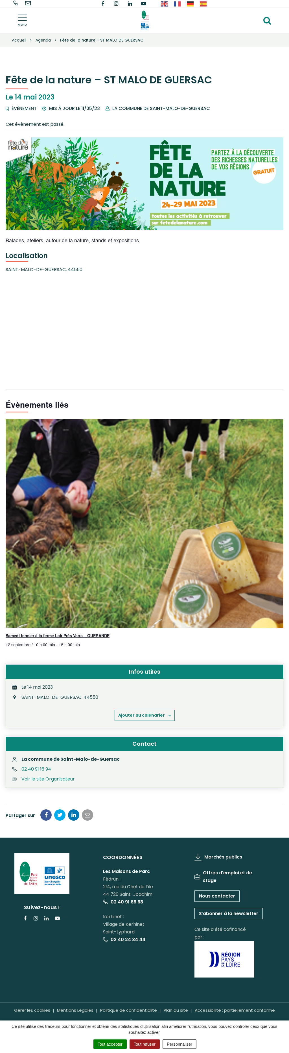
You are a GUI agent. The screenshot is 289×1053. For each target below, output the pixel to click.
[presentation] (144, 523)
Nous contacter (217, 896)
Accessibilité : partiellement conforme (235, 1010)
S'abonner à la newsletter (228, 913)
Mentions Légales (75, 1010)
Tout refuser (145, 1044)
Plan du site (176, 1010)
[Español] (203, 3)
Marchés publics (223, 857)
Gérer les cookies (32, 1010)
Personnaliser (179, 1044)
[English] (164, 3)
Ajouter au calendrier (141, 715)
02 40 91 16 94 (36, 769)
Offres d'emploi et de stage (227, 877)
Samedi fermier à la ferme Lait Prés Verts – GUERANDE (58, 635)
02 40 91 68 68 (127, 902)
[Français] (177, 3)
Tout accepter (110, 1044)
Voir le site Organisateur (48, 779)
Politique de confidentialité (128, 1010)
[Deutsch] (190, 3)
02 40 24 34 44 (128, 939)
